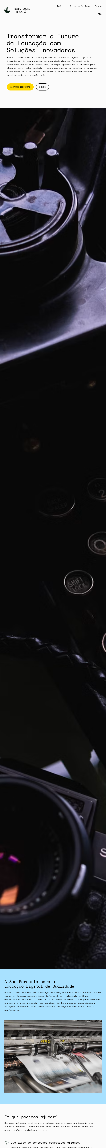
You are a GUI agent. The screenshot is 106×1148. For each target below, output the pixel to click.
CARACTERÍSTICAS (20, 87)
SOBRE (42, 87)
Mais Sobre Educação (22, 10)
